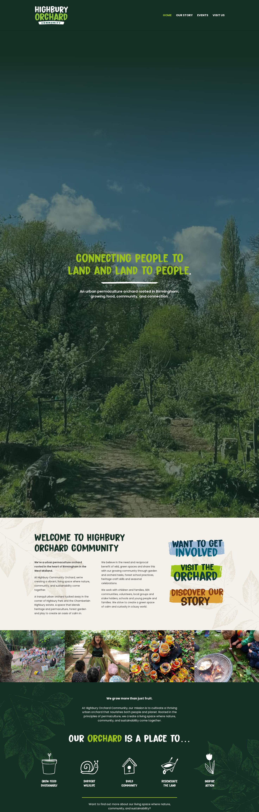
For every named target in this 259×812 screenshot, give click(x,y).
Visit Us (219, 15)
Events (202, 15)
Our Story (184, 15)
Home (167, 15)
